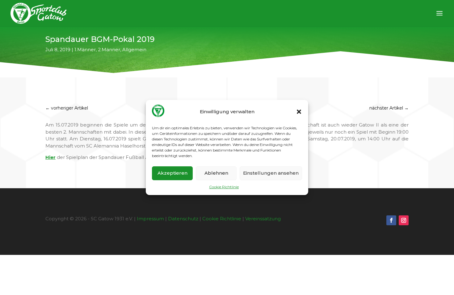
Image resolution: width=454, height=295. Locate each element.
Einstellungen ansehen (271, 173)
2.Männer (109, 49)
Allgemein (134, 49)
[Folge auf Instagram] (404, 220)
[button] (299, 112)
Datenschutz (183, 219)
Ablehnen (216, 173)
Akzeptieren (172, 173)
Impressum (150, 219)
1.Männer (85, 49)
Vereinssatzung (263, 219)
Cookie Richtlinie (224, 187)
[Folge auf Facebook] (391, 220)
